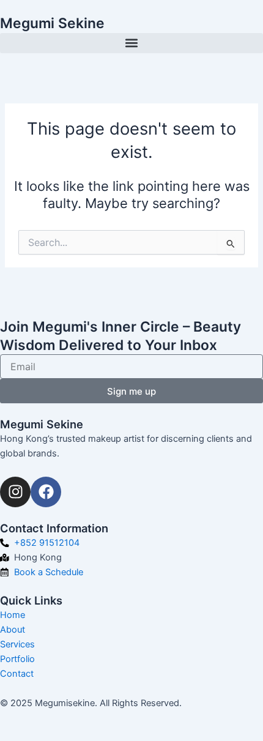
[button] (131, 43)
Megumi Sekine (52, 23)
